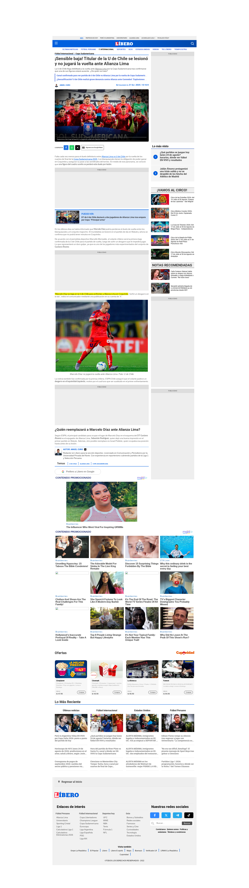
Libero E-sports (117, 851)
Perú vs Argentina (107, 38)
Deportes (121, 49)
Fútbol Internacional (64, 53)
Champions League (89, 820)
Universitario (122, 38)
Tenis (105, 826)
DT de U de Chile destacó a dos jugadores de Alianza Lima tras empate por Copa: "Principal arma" (113, 218)
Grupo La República (78, 851)
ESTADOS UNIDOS (143, 49)
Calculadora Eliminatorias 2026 (64, 833)
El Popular (94, 851)
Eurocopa (84, 826)
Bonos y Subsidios (135, 817)
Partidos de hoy (92, 38)
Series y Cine (132, 826)
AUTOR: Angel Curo (73, 449)
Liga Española (86, 832)
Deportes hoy (108, 813)
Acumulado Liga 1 (148, 38)
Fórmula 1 (107, 829)
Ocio (131, 49)
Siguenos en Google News (94, 147)
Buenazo (138, 851)
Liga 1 (59, 826)
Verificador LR (151, 851)
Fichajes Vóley (163, 38)
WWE (105, 820)
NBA (105, 823)
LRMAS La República (169, 851)
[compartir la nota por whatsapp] (71, 147)
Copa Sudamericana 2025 (85, 159)
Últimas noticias (70, 49)
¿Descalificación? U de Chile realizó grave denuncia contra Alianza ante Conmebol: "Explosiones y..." (102, 79)
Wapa (129, 851)
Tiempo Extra (180, 49)
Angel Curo (65, 85)
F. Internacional (106, 49)
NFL (105, 832)
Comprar (81, 692)
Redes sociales (133, 820)
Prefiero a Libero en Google (80, 471)
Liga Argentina (86, 829)
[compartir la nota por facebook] (66, 147)
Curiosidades (133, 829)
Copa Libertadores (88, 817)
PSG (82, 835)
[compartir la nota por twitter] (77, 147)
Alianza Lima (134, 38)
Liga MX (83, 838)
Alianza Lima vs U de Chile (113, 156)
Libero (104, 851)
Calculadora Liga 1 (64, 829)
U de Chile (73, 463)
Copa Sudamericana (85, 53)
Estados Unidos (134, 835)
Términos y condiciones (176, 832)
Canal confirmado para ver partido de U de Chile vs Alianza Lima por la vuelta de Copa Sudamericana (103, 75)
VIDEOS (156, 49)
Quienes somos (173, 829)
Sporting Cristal (63, 823)
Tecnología (132, 832)
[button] (192, 43)
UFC (105, 817)
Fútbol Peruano (88, 49)
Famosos (131, 823)
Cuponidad (124, 855)
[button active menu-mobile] (56, 43)
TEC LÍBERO (166, 49)
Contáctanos (161, 829)
